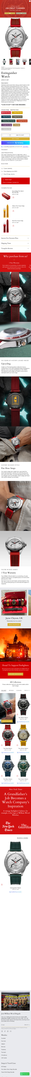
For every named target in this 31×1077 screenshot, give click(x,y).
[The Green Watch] (23, 766)
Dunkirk (3, 1038)
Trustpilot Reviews (7, 248)
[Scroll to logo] (8, 826)
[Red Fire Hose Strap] (6, 226)
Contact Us (15, 182)
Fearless (3, 1049)
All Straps (3, 1066)
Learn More (25, 146)
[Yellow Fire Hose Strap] (6, 211)
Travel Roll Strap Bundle (7, 1072)
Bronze (3, 1046)
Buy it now (15, 138)
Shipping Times (6, 243)
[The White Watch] (23, 735)
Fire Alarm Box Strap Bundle (9, 1069)
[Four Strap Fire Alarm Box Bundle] (6, 196)
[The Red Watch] (7, 735)
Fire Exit (3, 1041)
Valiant (3, 1044)
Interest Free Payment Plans (9, 238)
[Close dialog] (30, 1)
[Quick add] (17, 714)
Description (4, 149)
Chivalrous (4, 1055)
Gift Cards (4, 1058)
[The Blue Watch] (7, 766)
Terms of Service (9, 1028)
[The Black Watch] (23, 704)
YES (10, 13)
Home (2, 67)
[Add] (13, 197)
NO (21, 13)
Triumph (3, 1052)
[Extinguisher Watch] (15, 863)
